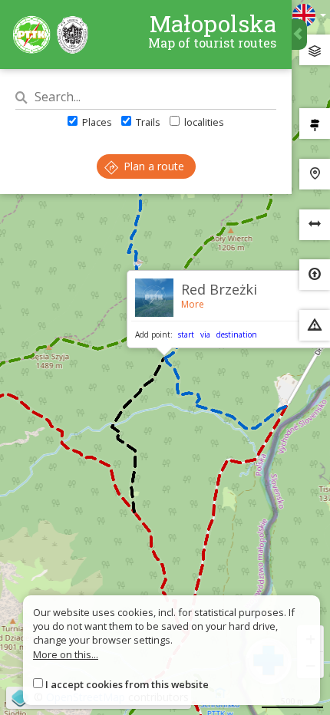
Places (96, 122)
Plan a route (152, 166)
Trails (147, 122)
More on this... (65, 654)
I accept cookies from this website (127, 684)
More (192, 304)
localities (203, 122)
